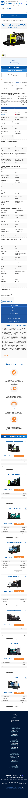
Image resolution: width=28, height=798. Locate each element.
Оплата (14, 717)
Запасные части (14, 321)
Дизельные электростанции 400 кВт (6, 301)
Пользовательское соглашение (11, 788)
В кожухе (14, 51)
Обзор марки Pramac (7, 355)
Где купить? (14, 715)
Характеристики (14, 108)
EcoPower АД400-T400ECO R (14, 441)
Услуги (14, 310)
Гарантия (5, 85)
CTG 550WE (14, 643)
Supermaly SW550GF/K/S (14, 508)
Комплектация (14, 305)
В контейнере (23, 51)
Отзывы (14, 316)
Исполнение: (9, 469)
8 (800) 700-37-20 (12, 3)
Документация (14, 313)
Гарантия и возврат (14, 720)
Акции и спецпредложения (14, 712)
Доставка (18, 82)
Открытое (4, 51)
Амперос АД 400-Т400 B (14, 576)
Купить (19, 456)
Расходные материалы (14, 318)
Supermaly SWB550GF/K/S (14, 542)
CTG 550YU (14, 677)
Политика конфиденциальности (14, 787)
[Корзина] (26, 5)
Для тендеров (14, 721)
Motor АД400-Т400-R (14, 474)
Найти (26, 12)
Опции (14, 307)
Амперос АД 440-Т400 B (14, 610)
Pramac (3, 114)
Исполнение (4, 49)
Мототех (2, 3)
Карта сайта (23, 788)
